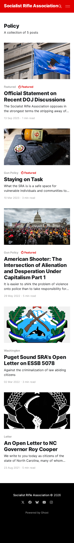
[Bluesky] (37, 502)
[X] (22, 502)
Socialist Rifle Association (31, 6)
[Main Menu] (68, 6)
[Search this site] (60, 6)
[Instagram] (51, 502)
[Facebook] (30, 502)
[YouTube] (44, 502)
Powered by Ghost (37, 512)
